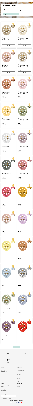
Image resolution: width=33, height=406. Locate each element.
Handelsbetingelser (19, 367)
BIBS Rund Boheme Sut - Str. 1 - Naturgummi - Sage (23, 120)
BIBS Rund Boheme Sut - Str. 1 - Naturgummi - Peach (7, 93)
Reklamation (18, 371)
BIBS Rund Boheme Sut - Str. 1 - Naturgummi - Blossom (23, 93)
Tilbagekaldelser (19, 381)
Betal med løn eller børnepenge (5, 385)
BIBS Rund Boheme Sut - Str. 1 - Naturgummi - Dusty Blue (23, 308)
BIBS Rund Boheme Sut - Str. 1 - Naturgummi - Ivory (23, 39)
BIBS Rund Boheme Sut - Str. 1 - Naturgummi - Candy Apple (23, 335)
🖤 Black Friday (3, 389)
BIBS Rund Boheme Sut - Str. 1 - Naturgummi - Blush (7, 66)
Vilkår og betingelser (9, 398)
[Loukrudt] (16, 1)
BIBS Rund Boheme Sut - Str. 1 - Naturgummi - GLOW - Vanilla (23, 66)
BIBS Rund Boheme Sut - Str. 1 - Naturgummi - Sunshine (7, 254)
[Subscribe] (15, 396)
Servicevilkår (18, 378)
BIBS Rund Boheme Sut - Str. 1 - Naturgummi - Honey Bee (23, 200)
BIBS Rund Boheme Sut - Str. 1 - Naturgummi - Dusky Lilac (23, 147)
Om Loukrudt (19, 374)
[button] (31, 1)
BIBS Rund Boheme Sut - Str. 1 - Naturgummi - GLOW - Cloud (23, 281)
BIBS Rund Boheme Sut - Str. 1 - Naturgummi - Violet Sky (23, 227)
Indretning (18, 386)
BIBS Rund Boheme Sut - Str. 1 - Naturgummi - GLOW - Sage (7, 308)
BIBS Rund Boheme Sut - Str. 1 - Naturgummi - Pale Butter (7, 120)
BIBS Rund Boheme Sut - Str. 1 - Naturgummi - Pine (7, 174)
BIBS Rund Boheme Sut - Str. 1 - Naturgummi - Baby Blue (7, 281)
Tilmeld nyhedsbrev (3, 390)
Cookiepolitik (19, 375)
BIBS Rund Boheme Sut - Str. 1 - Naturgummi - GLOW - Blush (7, 227)
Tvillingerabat (2, 386)
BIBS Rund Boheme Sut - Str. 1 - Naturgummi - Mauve (7, 335)
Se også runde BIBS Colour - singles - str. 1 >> (11, 14)
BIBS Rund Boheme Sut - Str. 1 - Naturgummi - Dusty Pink (23, 174)
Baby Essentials (19, 385)
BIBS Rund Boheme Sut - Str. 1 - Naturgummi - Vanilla (7, 39)
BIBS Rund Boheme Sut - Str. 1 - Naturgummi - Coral (7, 200)
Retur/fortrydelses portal (20, 370)
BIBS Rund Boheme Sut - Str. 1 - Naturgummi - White (7, 147)
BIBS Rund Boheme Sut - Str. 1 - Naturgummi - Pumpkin (23, 254)
